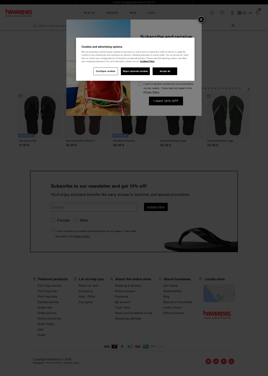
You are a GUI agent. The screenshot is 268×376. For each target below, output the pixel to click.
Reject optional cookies (135, 71)
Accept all (165, 71)
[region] (135, 59)
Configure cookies (105, 71)
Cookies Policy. (147, 61)
